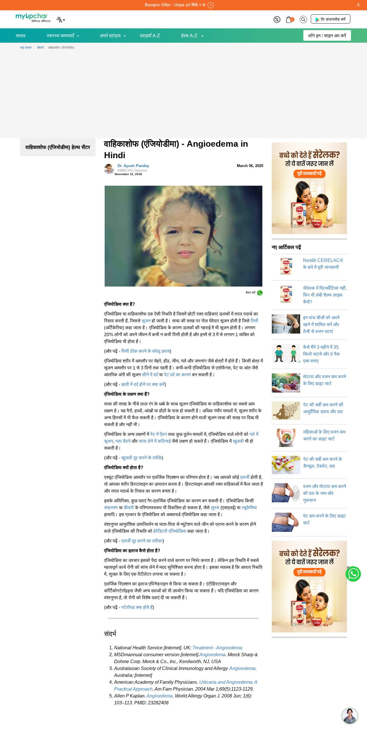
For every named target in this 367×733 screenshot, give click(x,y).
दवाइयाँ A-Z (150, 35)
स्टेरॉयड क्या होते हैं (137, 607)
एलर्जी (244, 477)
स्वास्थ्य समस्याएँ (60, 35)
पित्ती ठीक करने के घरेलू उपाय (145, 351)
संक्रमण (111, 507)
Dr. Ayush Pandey (133, 168)
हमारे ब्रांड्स (110, 35)
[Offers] (277, 18)
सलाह (21, 35)
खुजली (238, 441)
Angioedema (212, 654)
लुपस (215, 507)
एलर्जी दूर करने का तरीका (142, 540)
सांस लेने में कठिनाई (155, 441)
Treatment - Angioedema (217, 647)
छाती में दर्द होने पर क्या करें (143, 384)
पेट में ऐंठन (158, 434)
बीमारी (129, 507)
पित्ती (254, 320)
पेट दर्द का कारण (177, 374)
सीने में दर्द (150, 374)
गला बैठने (122, 441)
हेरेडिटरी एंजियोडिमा (169, 531)
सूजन (146, 320)
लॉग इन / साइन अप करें (327, 35)
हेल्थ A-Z (189, 35)
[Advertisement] (183, 95)
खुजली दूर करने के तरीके (141, 457)
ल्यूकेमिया (249, 507)
